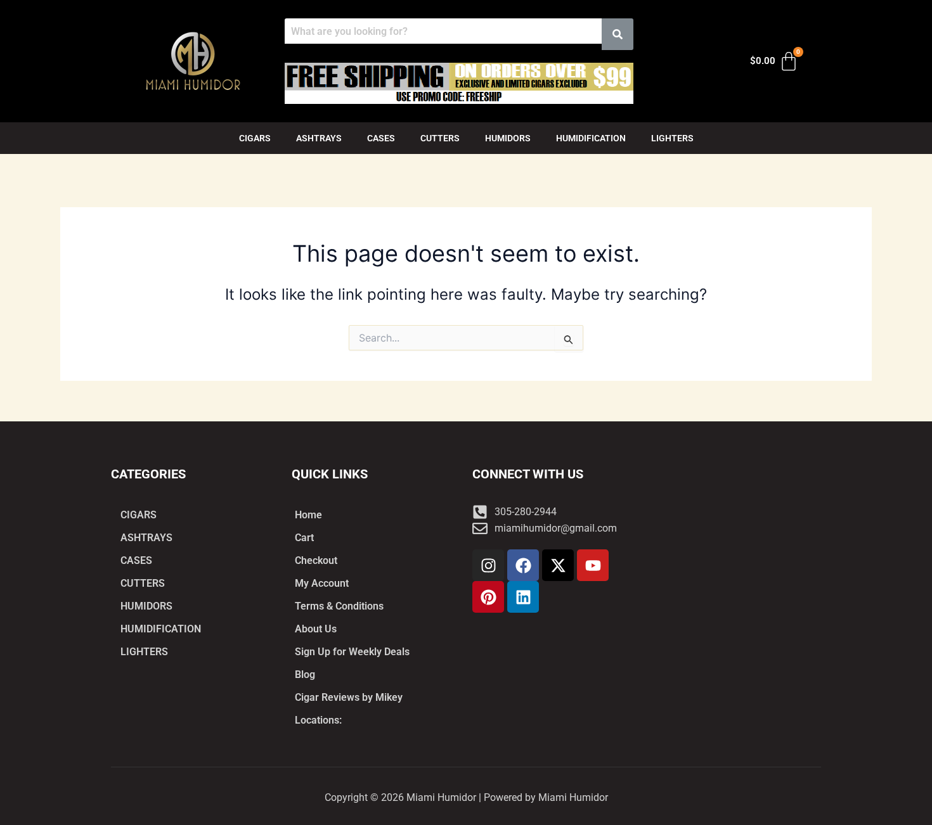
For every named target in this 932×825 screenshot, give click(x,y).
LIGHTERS (672, 138)
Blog (305, 674)
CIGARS (255, 138)
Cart (304, 538)
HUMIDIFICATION (591, 138)
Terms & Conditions (339, 606)
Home (308, 515)
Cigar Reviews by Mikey (349, 697)
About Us (316, 629)
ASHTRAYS (319, 138)
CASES (381, 138)
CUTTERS (440, 138)
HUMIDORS (508, 138)
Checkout (316, 560)
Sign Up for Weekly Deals (352, 652)
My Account (322, 583)
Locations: (318, 720)
